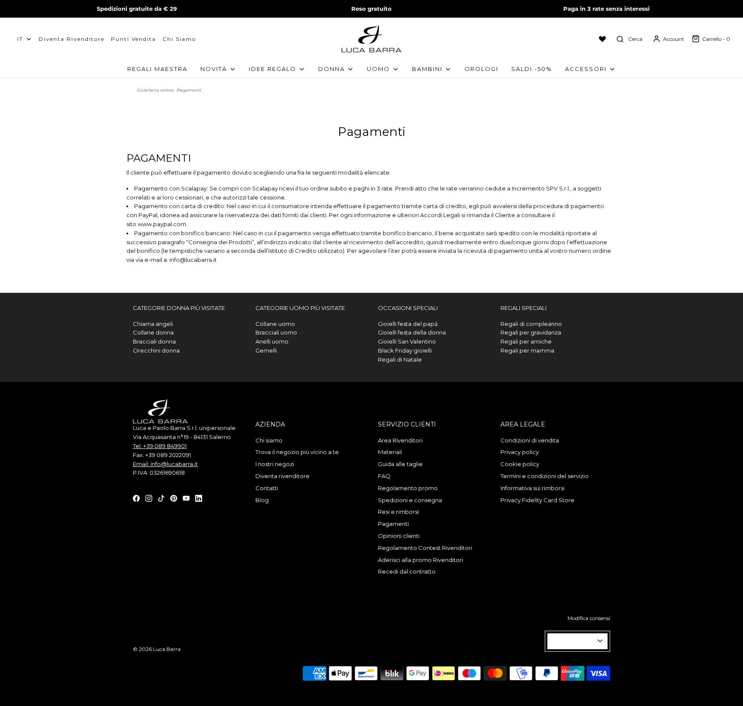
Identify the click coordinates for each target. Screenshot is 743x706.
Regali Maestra (157, 68)
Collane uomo (275, 323)
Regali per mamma (527, 350)
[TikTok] (161, 497)
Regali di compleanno (531, 323)
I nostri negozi (274, 463)
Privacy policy (519, 451)
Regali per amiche (526, 341)
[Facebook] (136, 497)
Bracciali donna (154, 341)
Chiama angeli (153, 323)
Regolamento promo (408, 488)
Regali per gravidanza (530, 332)
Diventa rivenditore (282, 476)
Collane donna (153, 332)
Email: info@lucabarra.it (165, 463)
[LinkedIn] (198, 497)
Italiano (574, 641)
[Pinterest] (173, 497)
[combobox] (577, 641)
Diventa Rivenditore (71, 39)
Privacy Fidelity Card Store (537, 500)
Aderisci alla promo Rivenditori (420, 559)
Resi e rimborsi (398, 511)
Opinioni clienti (399, 535)
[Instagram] (148, 497)
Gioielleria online (155, 90)
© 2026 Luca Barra (157, 649)
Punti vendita (133, 39)
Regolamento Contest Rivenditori (425, 547)
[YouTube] (186, 497)
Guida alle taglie (400, 463)
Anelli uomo (272, 341)
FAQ (384, 476)
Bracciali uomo (276, 332)
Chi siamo (179, 39)
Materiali (390, 451)
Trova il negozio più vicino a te (297, 451)
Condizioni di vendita (529, 440)
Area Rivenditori (400, 440)
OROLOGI (481, 68)
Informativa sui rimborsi (532, 488)
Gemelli (266, 350)
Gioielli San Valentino (407, 341)
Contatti (266, 488)
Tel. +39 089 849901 (160, 445)
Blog (262, 500)
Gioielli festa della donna (412, 332)
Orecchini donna (156, 350)
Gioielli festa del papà (408, 323)
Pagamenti (393, 523)
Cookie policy (519, 463)
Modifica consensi (589, 618)
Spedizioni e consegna (410, 500)
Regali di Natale (400, 359)
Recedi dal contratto (407, 571)
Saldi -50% (531, 68)
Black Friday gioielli (405, 350)
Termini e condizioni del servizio (544, 476)
